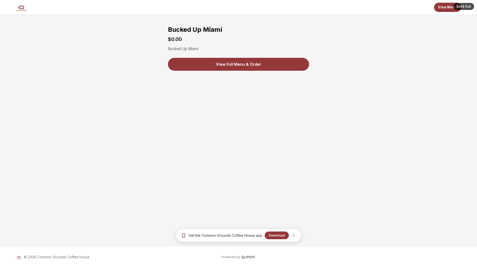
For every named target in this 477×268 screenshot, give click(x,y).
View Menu (447, 7)
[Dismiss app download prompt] (293, 235)
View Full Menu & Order (238, 64)
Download (277, 235)
